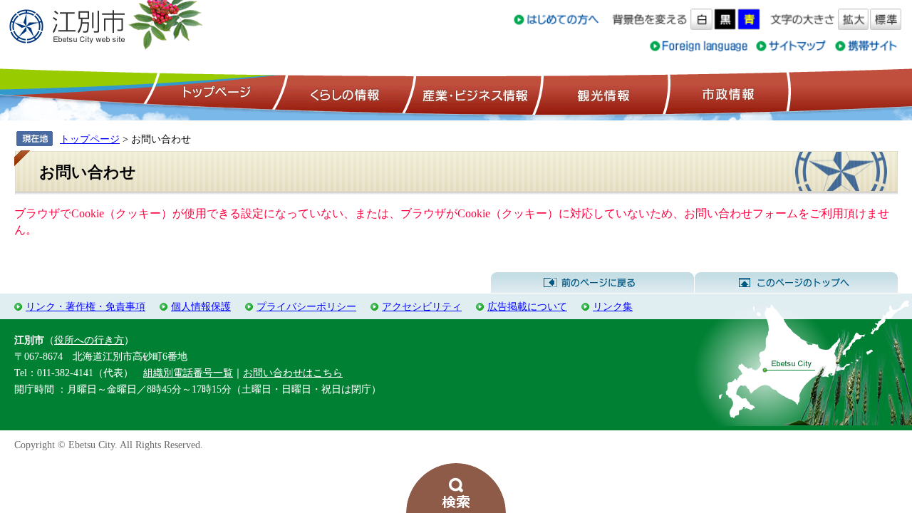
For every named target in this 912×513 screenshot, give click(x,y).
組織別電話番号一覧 (188, 372)
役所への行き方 (89, 340)
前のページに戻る (592, 283)
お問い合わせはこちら (293, 372)
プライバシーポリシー (306, 306)
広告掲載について (527, 306)
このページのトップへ (796, 283)
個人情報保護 (201, 306)
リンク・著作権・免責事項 (85, 306)
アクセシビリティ (422, 306)
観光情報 (601, 93)
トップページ (214, 93)
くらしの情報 (343, 93)
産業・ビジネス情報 (472, 93)
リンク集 (613, 306)
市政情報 (727, 93)
